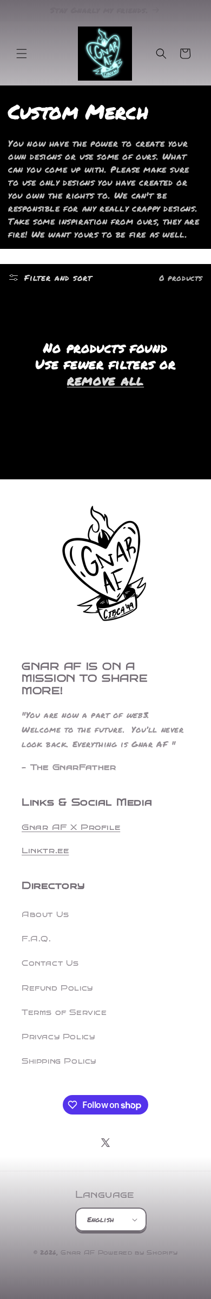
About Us (45, 914)
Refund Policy (57, 988)
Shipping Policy (59, 1061)
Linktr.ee (45, 850)
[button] (22, 53)
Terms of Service (64, 1012)
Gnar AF (78, 1252)
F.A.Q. (36, 939)
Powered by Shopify (138, 1252)
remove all (105, 380)
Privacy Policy (58, 1036)
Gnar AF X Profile (71, 827)
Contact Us (50, 963)
